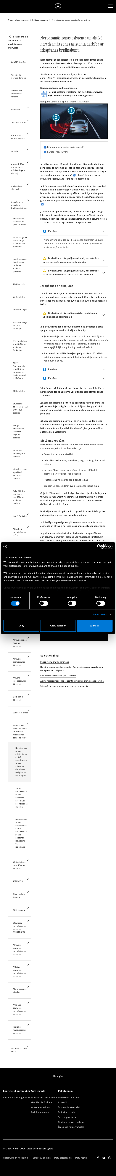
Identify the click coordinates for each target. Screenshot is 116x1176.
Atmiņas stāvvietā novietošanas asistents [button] (19, 1009)
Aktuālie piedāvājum (41, 1102)
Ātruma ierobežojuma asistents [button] (19, 680)
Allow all (94, 625)
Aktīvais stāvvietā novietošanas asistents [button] (19, 949)
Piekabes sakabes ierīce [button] (19, 1050)
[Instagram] (109, 1158)
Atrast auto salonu (40, 1107)
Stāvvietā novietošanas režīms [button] (19, 532)
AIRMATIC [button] (18, 881)
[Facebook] (98, 1158)
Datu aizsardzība (63, 1157)
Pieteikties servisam (68, 1097)
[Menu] (110, 6)
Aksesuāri (63, 1102)
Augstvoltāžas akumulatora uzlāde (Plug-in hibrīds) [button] (18, 169)
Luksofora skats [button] (20, 712)
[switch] (43, 603)
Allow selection (58, 625)
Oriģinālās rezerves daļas (71, 1122)
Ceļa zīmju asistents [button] (18, 698)
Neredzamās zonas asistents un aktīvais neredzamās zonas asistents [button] (20, 731)
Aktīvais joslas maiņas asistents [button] (20, 642)
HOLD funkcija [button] (20, 516)
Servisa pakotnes (67, 1117)
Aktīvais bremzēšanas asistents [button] (19, 661)
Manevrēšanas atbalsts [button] (19, 990)
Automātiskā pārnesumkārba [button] (18, 137)
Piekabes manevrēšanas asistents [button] (19, 1029)
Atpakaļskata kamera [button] (19, 896)
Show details (100, 614)
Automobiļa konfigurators (16, 1097)
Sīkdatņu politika (42, 1157)
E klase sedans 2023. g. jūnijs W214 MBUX (40, 20)
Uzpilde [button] (14, 151)
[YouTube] (104, 1158)
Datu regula (81, 1157)
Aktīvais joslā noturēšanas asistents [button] (19, 865)
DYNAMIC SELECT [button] (19, 122)
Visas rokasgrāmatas (18, 20)
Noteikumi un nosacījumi (16, 1157)
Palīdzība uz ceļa (66, 1112)
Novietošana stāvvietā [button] (16, 188)
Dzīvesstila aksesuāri (69, 1107)
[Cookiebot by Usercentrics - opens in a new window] (99, 546)
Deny (21, 625)
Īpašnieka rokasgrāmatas (71, 1126)
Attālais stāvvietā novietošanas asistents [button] (19, 971)
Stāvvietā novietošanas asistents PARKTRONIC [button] (19, 927)
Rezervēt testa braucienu (44, 1097)
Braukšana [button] (15, 109)
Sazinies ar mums (40, 1112)
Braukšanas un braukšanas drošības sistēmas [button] (19, 205)
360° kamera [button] (19, 910)
